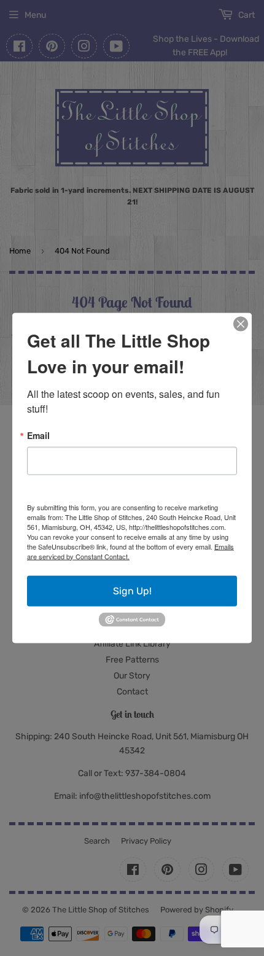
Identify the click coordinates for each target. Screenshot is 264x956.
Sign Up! (132, 590)
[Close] (240, 323)
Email (38, 434)
